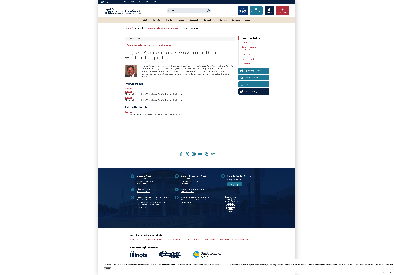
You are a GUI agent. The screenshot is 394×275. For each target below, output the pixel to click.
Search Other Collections (136, 38)
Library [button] (181, 20)
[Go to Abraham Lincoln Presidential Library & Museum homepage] (123, 10)
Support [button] (236, 20)
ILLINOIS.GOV (135, 239)
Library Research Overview (249, 48)
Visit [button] (145, 20)
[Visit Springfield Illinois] (170, 254)
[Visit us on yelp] (206, 154)
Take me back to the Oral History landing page (149, 45)
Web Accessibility (193, 239)
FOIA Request (224, 239)
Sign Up (235, 184)
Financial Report (241, 239)
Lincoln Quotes (251, 77)
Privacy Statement (174, 239)
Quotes (223, 20)
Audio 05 (128, 92)
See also (128, 112)
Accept (107, 268)
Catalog (245, 42)
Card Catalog (250, 91)
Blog (247, 84)
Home (128, 28)
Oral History (174, 28)
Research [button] (194, 20)
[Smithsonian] (207, 254)
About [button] (248, 20)
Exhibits (156, 20)
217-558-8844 (143, 192)
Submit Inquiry (248, 59)
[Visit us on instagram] (194, 154)
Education (209, 20)
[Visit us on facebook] (181, 154)
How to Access (248, 54)
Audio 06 (128, 98)
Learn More (142, 207)
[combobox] (387, 272)
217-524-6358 (187, 192)
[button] (386, 267)
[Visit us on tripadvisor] (213, 154)
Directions (141, 183)
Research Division (156, 28)
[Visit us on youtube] (200, 154)
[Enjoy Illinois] (138, 254)
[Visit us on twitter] (187, 154)
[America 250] (243, 10)
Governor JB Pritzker (153, 239)
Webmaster (210, 239)
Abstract (128, 88)
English (385, 272)
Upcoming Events (253, 70)
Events (169, 20)
